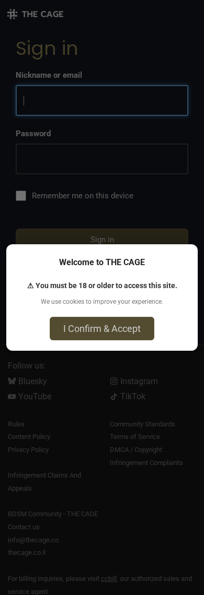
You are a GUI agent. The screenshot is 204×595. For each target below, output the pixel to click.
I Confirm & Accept (102, 328)
